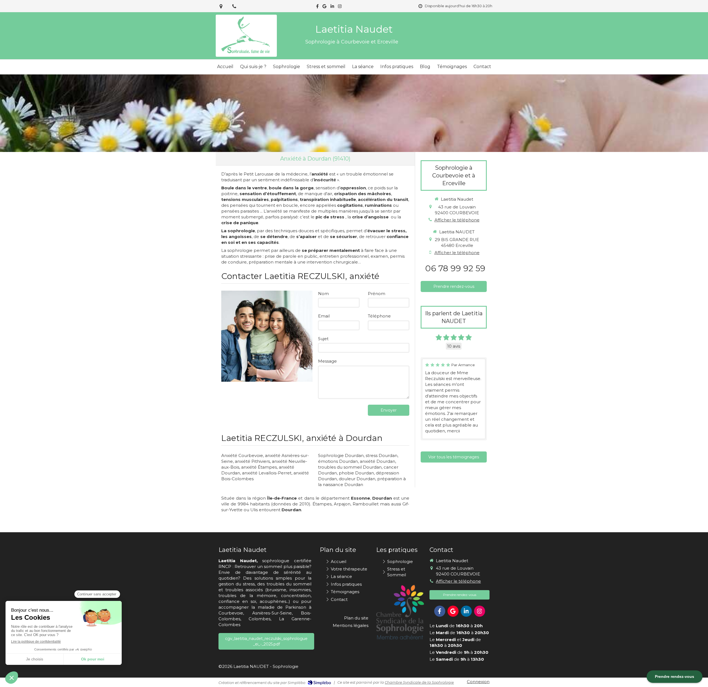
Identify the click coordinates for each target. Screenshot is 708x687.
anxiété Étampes (259, 467)
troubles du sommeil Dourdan (350, 467)
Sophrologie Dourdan (341, 455)
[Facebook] (317, 7)
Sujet (323, 338)
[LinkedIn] (332, 7)
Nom (323, 293)
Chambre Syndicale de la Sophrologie (419, 682)
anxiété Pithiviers (252, 461)
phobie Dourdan (356, 473)
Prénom (376, 293)
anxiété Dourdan (377, 461)
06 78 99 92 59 (455, 268)
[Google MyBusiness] (324, 7)
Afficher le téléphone (457, 220)
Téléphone (379, 316)
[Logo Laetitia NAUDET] (246, 53)
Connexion (478, 681)
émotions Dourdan (338, 461)
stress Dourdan (381, 455)
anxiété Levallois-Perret (266, 473)
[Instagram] (340, 7)
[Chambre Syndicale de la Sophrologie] (400, 612)
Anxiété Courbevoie (242, 455)
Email (324, 316)
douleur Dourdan (357, 478)
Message (327, 361)
